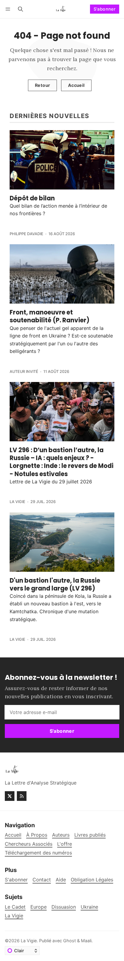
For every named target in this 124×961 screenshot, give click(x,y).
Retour (42, 85)
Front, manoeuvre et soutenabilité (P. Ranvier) (49, 316)
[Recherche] (20, 9)
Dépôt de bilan (32, 198)
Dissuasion (63, 907)
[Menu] (9, 9)
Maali (86, 940)
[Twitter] (9, 796)
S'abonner (105, 9)
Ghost (69, 940)
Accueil (76, 85)
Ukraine (89, 907)
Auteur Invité (24, 371)
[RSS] (21, 796)
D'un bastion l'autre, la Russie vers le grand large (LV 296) (55, 584)
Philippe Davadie (26, 234)
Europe (38, 907)
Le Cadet (15, 907)
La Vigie (17, 501)
